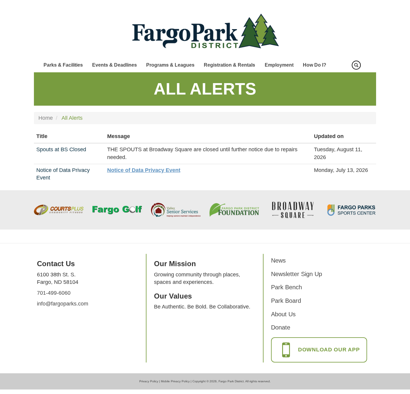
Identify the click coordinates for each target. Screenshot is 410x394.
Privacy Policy (148, 381)
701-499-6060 (54, 293)
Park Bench (286, 287)
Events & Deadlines (114, 65)
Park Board (286, 300)
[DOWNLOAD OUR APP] (319, 356)
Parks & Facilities (63, 65)
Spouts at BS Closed (61, 149)
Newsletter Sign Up (296, 274)
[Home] (205, 31)
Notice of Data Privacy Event (143, 170)
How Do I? (314, 65)
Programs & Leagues (170, 65)
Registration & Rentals (229, 65)
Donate (280, 327)
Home (45, 118)
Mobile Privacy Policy (175, 381)
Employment (279, 65)
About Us (283, 314)
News (278, 260)
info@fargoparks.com (62, 304)
